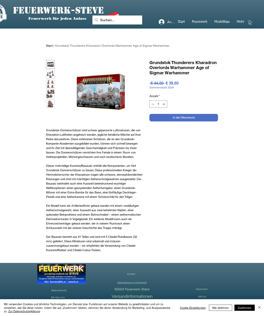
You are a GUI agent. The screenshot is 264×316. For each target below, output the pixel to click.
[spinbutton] (158, 104)
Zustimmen (244, 308)
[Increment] (164, 104)
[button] (199, 22)
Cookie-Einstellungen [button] (193, 308)
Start (49, 45)
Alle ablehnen (220, 308)
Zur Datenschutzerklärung (24, 311)
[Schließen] (259, 307)
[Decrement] (152, 104)
